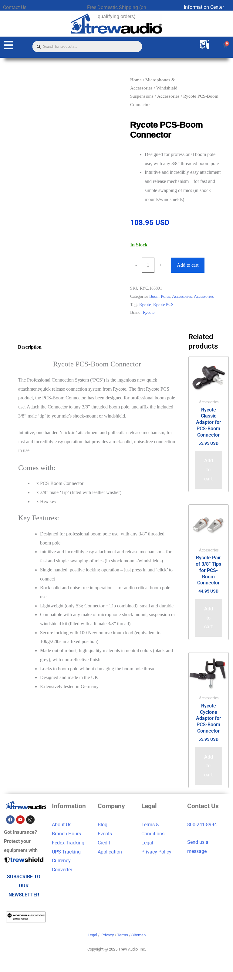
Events (105, 834)
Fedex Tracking (68, 843)
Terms (122, 935)
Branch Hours (66, 834)
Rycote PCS (163, 304)
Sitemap (138, 935)
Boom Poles (159, 296)
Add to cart (187, 265)
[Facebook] (10, 819)
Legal (147, 843)
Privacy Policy (156, 852)
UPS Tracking (66, 852)
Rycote (145, 304)
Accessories (168, 96)
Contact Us (14, 7)
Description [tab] (30, 346)
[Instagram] (30, 819)
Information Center (204, 7)
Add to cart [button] (208, 469)
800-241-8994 (202, 824)
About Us (61, 824)
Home (136, 79)
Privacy (107, 935)
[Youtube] (20, 819)
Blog (102, 824)
